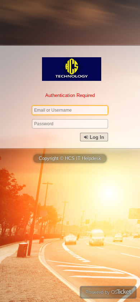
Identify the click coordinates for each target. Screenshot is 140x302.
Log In (96, 137)
